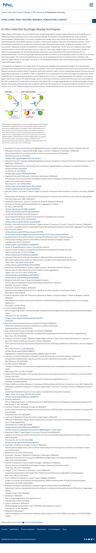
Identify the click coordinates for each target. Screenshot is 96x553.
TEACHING (26, 20)
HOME (4, 20)
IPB (33, 12)
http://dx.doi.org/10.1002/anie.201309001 (23, 275)
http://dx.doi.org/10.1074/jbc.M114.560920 (23, 265)
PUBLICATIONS (50, 20)
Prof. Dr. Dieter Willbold (33, 522)
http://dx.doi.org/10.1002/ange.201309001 (23, 278)
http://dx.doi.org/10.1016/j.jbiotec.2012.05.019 (24, 318)
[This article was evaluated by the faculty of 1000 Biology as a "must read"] (34, 430)
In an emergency (54, 529)
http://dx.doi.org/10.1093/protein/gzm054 (23, 442)
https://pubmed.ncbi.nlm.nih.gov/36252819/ (23, 189)
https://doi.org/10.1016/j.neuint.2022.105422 (24, 186)
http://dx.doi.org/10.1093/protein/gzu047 (22, 255)
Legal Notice (14, 529)
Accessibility (41, 529)
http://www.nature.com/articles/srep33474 (23, 212)
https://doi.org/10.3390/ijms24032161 (21, 174)
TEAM (18, 20)
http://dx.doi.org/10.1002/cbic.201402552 (23, 245)
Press (65, 529)
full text (10, 321)
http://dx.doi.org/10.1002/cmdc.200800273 (23, 427)
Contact (4, 529)
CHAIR (11, 20)
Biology (27, 12)
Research (41, 12)
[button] (94, 21)
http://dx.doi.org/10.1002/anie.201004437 (23, 397)
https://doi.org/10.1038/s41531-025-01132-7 (24, 158)
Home (3, 12)
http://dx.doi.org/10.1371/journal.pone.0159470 (25, 232)
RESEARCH (37, 20)
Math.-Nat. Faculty (15, 12)
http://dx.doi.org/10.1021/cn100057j (21, 351)
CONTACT (62, 20)
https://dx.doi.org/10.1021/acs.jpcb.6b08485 (23, 222)
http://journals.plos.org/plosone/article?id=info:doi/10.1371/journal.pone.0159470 (38, 234)
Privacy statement (27, 529)
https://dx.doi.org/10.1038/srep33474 (21, 209)
